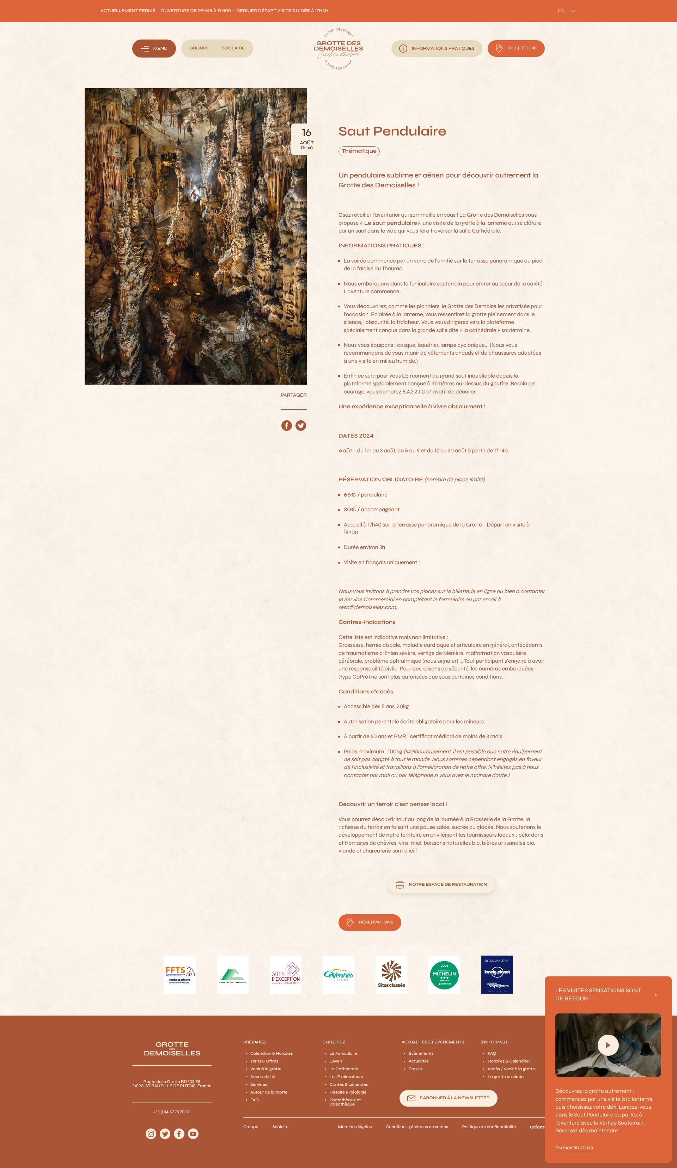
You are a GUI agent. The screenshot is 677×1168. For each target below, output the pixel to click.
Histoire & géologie (347, 1092)
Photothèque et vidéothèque (345, 1102)
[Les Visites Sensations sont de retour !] (608, 1045)
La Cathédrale (343, 1069)
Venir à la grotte (265, 1069)
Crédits (537, 1127)
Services (258, 1084)
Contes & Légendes (348, 1084)
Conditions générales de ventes (417, 1127)
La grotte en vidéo (506, 1076)
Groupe (250, 1127)
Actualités (419, 1061)
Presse (415, 1069)
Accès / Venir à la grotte (511, 1069)
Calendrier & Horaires (271, 1053)
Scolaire (280, 1127)
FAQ (254, 1100)
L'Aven (335, 1061)
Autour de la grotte (268, 1092)
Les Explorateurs (346, 1076)
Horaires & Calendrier (509, 1061)
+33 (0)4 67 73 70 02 (172, 1112)
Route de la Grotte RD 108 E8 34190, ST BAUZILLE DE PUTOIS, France (172, 1084)
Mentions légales (355, 1127)
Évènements (421, 1053)
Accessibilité (262, 1076)
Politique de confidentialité (489, 1127)
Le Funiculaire (343, 1053)
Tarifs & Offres (264, 1061)
